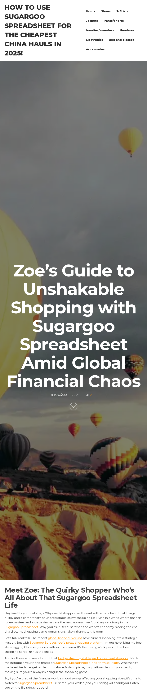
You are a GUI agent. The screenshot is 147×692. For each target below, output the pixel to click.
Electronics (94, 40)
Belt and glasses (121, 40)
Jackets (92, 20)
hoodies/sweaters (100, 30)
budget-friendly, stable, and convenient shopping (94, 658)
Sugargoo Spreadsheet (21, 627)
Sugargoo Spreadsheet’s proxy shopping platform (66, 642)
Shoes (106, 11)
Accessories (95, 49)
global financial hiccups (65, 638)
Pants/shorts (114, 20)
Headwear (128, 30)
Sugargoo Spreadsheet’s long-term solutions (86, 663)
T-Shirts (122, 11)
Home (90, 11)
